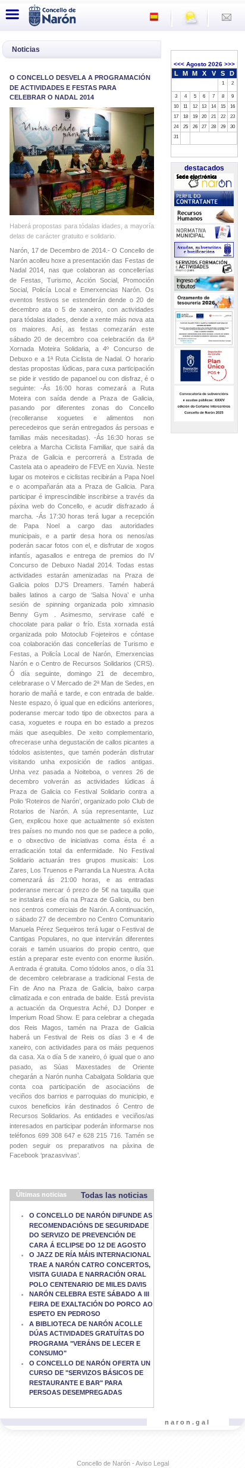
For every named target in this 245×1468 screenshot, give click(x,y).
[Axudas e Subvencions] (204, 249)
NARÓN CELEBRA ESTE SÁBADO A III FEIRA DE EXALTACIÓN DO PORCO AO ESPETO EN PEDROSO (91, 1303)
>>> (229, 64)
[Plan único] (204, 366)
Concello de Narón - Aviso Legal (123, 1463)
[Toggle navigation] (12, 14)
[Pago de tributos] (204, 283)
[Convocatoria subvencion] (204, 403)
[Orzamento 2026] (204, 301)
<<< (179, 64)
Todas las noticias (114, 1195)
